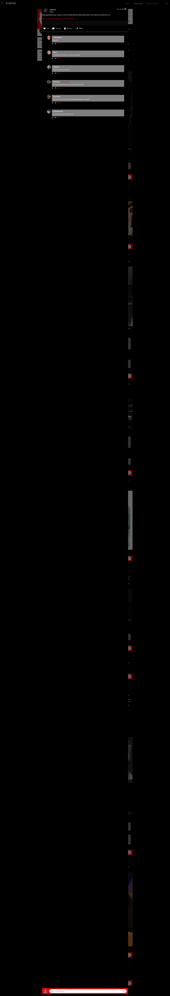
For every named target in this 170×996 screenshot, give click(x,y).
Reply (59, 43)
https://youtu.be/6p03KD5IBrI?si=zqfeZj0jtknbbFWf (58, 19)
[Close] (125, 9)
